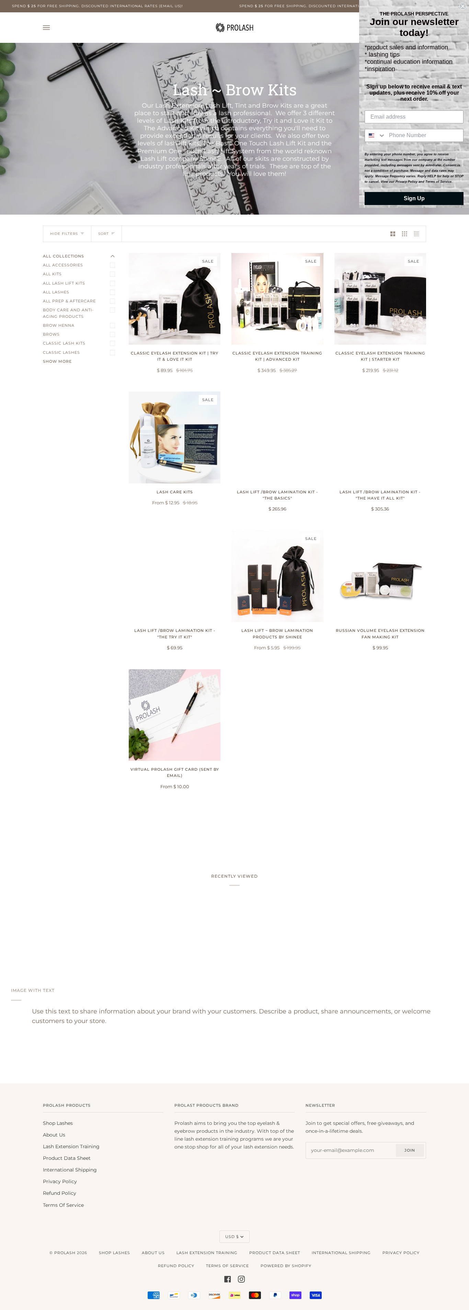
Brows (51, 334)
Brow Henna (59, 325)
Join (409, 1150)
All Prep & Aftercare (69, 301)
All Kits (52, 274)
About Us (54, 1135)
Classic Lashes (61, 352)
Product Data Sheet (67, 1158)
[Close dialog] (462, 6)
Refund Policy (59, 1193)
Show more (57, 361)
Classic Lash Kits (64, 343)
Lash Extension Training (71, 1146)
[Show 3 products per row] (404, 234)
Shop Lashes (58, 1123)
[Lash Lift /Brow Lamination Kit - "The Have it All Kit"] (380, 437)
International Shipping (70, 1170)
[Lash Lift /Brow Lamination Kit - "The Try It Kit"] (174, 576)
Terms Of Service (63, 1205)
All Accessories (63, 265)
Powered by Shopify (286, 1265)
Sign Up (414, 198)
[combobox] (375, 135)
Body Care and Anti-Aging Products (68, 313)
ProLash (65, 1252)
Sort (103, 234)
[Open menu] (53, 27)
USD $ (232, 1236)
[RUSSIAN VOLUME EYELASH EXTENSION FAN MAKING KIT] (380, 576)
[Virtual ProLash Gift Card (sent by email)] (174, 715)
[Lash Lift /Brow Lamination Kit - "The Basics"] (277, 437)
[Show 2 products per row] (393, 234)
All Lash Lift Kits (64, 283)
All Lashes (56, 292)
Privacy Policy (60, 1181)
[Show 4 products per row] (418, 234)
